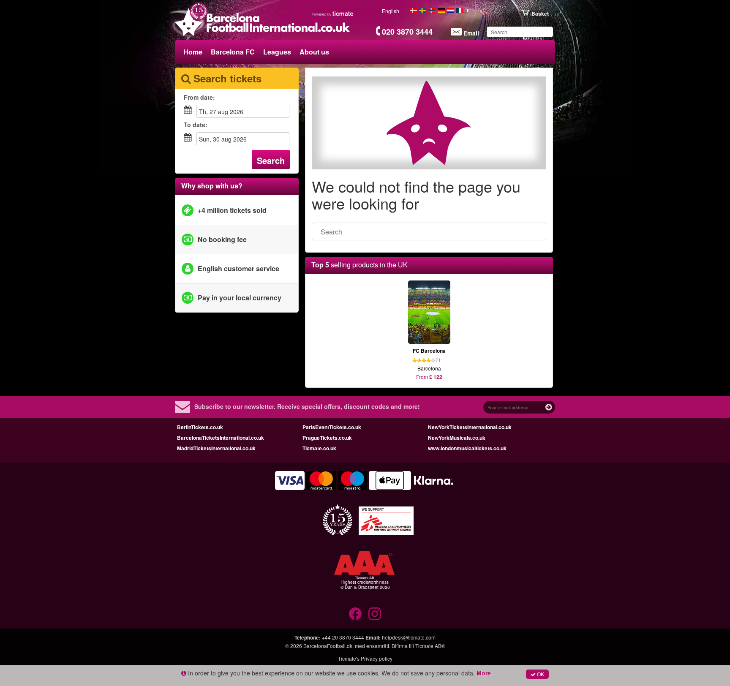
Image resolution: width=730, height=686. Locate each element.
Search (271, 160)
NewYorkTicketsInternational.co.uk (470, 427)
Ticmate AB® (430, 645)
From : (199, 97)
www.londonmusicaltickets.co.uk (467, 448)
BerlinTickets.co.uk (200, 427)
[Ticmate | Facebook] (355, 613)
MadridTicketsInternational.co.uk (216, 448)
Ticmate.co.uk (319, 448)
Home (192, 52)
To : (195, 124)
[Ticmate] (333, 13)
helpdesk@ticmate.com (409, 637)
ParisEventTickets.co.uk (331, 427)
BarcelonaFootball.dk (327, 645)
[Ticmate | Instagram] (374, 613)
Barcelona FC (233, 52)
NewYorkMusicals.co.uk (456, 437)
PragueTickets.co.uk (327, 437)
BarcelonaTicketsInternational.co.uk (220, 437)
